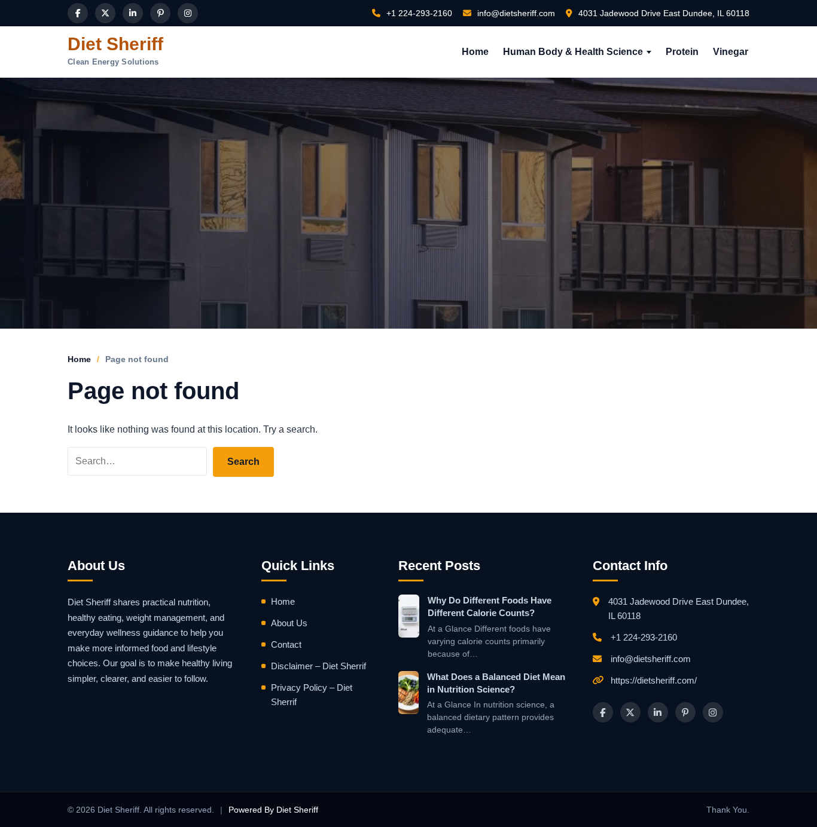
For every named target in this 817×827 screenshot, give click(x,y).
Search (243, 462)
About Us (289, 623)
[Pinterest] (160, 13)
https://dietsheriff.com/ (654, 680)
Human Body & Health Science (573, 52)
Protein (682, 52)
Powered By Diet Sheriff (273, 809)
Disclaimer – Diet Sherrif (318, 666)
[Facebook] (78, 13)
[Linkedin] (133, 13)
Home (475, 52)
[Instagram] (188, 13)
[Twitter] (105, 13)
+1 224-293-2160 (418, 13)
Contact (286, 644)
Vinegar (730, 52)
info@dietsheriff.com (515, 13)
